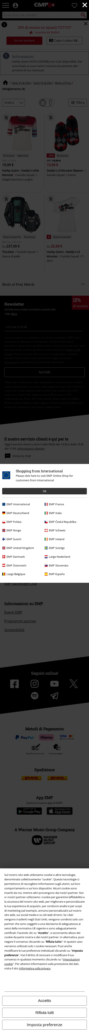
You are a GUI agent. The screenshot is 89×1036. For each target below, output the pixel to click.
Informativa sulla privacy (35, 968)
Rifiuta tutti (44, 1013)
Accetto (44, 1001)
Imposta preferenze (44, 1024)
